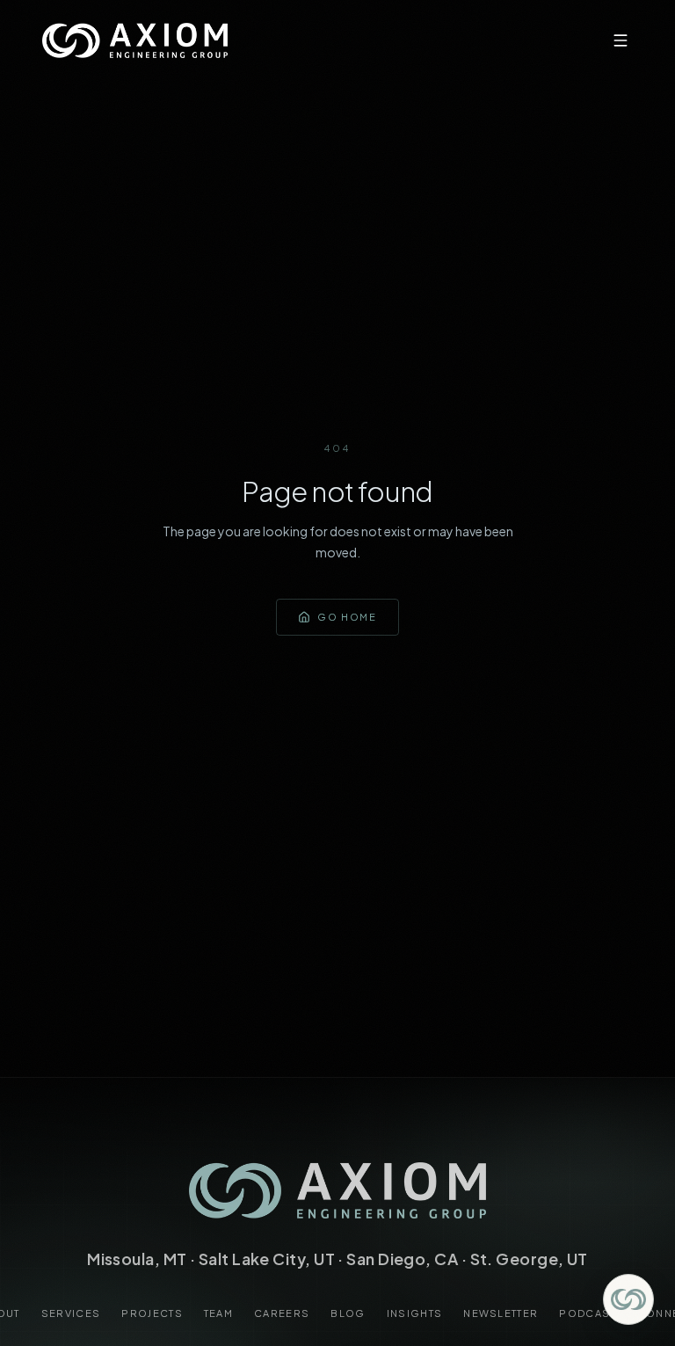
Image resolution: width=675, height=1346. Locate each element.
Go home (347, 616)
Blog (347, 1313)
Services (71, 1313)
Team (218, 1313)
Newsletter (500, 1313)
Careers (281, 1313)
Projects (152, 1313)
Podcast (587, 1313)
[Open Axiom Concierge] (628, 1299)
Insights (415, 1313)
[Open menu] (620, 40)
